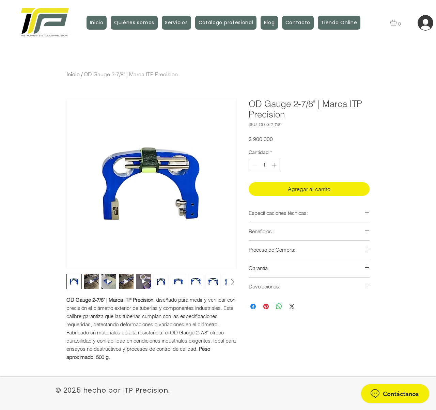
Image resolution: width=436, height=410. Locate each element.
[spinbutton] (264, 165)
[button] (397, 22)
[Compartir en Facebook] (253, 306)
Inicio (73, 74)
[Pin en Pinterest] (266, 306)
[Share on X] (292, 306)
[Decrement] (254, 165)
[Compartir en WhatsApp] (279, 306)
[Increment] (274, 165)
